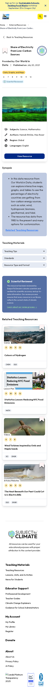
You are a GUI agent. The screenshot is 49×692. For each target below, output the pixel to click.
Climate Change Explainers (18, 603)
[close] (45, 5)
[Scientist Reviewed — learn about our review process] (42, 51)
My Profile (10, 622)
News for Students (14, 579)
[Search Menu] (40, 16)
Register (9, 631)
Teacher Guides (12, 598)
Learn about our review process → (22, 307)
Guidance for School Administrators (22, 607)
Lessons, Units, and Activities (19, 575)
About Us (9, 656)
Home (2, 25)
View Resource (24, 156)
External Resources (17, 25)
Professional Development (17, 593)
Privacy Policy (12, 661)
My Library (10, 626)
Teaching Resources (14, 570)
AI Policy (9, 666)
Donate (10, 640)
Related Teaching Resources (22, 230)
